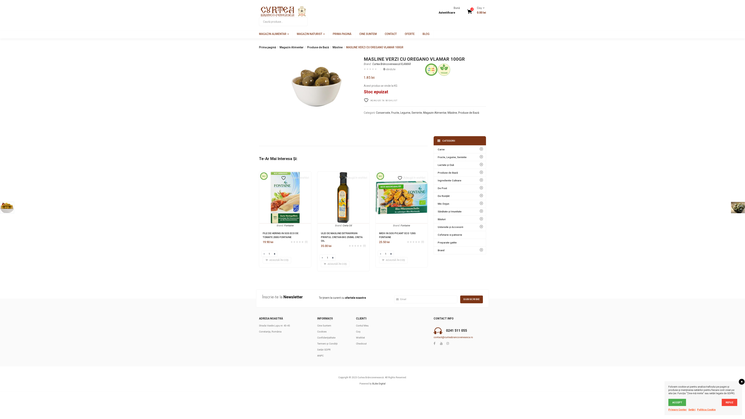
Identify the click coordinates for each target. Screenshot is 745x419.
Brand (441, 250)
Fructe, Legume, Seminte (406, 112)
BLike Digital (378, 383)
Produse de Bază (318, 47)
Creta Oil (347, 225)
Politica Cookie (706, 409)
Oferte (410, 33)
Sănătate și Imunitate (450, 211)
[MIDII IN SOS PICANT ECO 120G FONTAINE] (401, 173)
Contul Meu (362, 325)
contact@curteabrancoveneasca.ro (453, 337)
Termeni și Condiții (327, 343)
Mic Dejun (443, 203)
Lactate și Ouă (446, 165)
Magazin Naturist (310, 33)
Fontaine (289, 225)
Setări (692, 409)
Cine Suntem (368, 33)
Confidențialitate (326, 337)
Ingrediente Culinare (449, 180)
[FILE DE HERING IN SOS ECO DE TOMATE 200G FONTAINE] (285, 173)
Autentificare (447, 12)
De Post (442, 188)
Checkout (361, 343)
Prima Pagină (342, 33)
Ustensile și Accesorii (450, 227)
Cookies (322, 331)
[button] (480, 10)
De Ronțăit (444, 196)
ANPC (320, 355)
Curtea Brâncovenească (386, 64)
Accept (677, 402)
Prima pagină (267, 47)
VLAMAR (405, 64)
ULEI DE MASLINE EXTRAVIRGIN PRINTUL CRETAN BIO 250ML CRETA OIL (342, 237)
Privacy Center (677, 409)
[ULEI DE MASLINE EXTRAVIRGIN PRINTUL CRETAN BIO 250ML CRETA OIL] (343, 173)
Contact (391, 33)
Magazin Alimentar (273, 33)
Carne (441, 149)
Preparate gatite (447, 242)
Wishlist (360, 337)
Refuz (729, 402)
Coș (358, 331)
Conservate (383, 112)
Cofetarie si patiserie (450, 234)
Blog (426, 33)
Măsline (338, 47)
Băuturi (442, 219)
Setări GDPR (324, 349)
